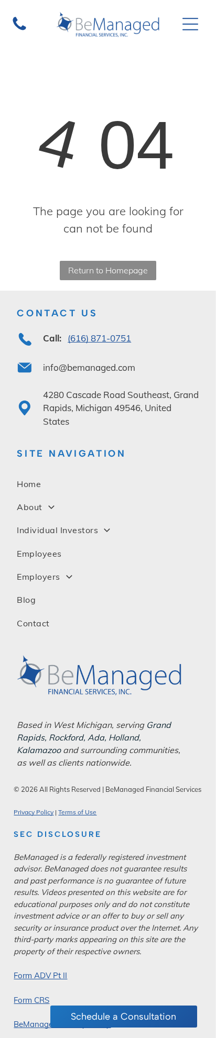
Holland (124, 737)
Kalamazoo (39, 750)
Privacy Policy (33, 812)
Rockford (66, 737)
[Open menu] (190, 24)
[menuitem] (108, 483)
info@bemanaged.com (89, 367)
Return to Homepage (108, 270)
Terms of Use (77, 812)
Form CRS (31, 1000)
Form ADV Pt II (40, 975)
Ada (96, 737)
